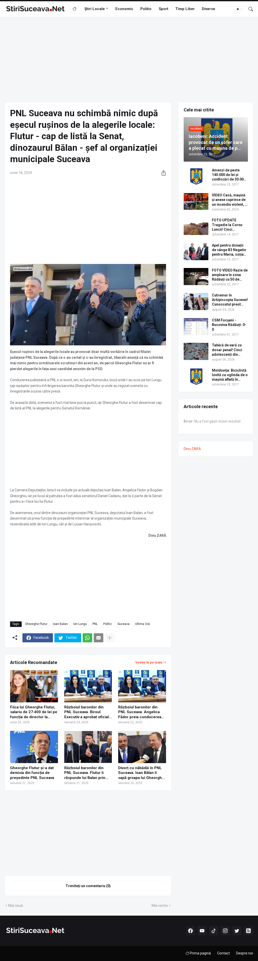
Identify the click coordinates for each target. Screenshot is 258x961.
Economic (124, 9)
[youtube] (202, 930)
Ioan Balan (60, 624)
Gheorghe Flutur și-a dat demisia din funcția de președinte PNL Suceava (32, 773)
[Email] (98, 637)
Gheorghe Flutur (36, 624)
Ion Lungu (80, 624)
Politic (146, 9)
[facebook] (190, 930)
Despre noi (244, 953)
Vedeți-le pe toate (149, 662)
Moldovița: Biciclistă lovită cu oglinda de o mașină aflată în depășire (230, 375)
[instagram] (225, 930)
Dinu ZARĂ (192, 449)
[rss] (248, 930)
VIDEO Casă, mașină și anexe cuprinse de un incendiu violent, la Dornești (230, 200)
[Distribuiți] (161, 173)
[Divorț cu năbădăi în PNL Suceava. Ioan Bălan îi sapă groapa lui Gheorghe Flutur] (142, 747)
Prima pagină (200, 953)
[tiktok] (213, 930)
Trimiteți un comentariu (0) (88, 886)
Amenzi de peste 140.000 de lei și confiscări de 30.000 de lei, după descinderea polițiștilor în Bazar (229, 175)
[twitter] (236, 930)
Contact (223, 953)
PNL (95, 624)
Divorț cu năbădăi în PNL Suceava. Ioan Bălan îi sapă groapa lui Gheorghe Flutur (141, 773)
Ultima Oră (142, 624)
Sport (163, 9)
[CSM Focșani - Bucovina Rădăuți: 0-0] (196, 326)
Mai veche (160, 906)
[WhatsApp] (87, 637)
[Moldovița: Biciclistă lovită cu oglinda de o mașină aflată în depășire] (196, 376)
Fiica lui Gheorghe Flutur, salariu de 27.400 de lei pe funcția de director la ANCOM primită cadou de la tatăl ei (33, 712)
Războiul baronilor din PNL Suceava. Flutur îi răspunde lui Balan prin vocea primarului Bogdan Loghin (86, 773)
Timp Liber (185, 9)
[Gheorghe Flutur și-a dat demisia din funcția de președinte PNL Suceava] (34, 747)
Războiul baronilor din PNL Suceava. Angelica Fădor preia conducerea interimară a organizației (140, 712)
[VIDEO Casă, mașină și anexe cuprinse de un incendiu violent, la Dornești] (196, 201)
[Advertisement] (129, 59)
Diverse (208, 9)
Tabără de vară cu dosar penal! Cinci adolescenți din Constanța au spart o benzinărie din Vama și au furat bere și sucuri (229, 350)
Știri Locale (94, 9)
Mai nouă (15, 906)
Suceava (123, 624)
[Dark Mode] (239, 9)
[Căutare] (248, 9)
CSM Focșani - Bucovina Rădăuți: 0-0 (229, 324)
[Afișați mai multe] (109, 637)
